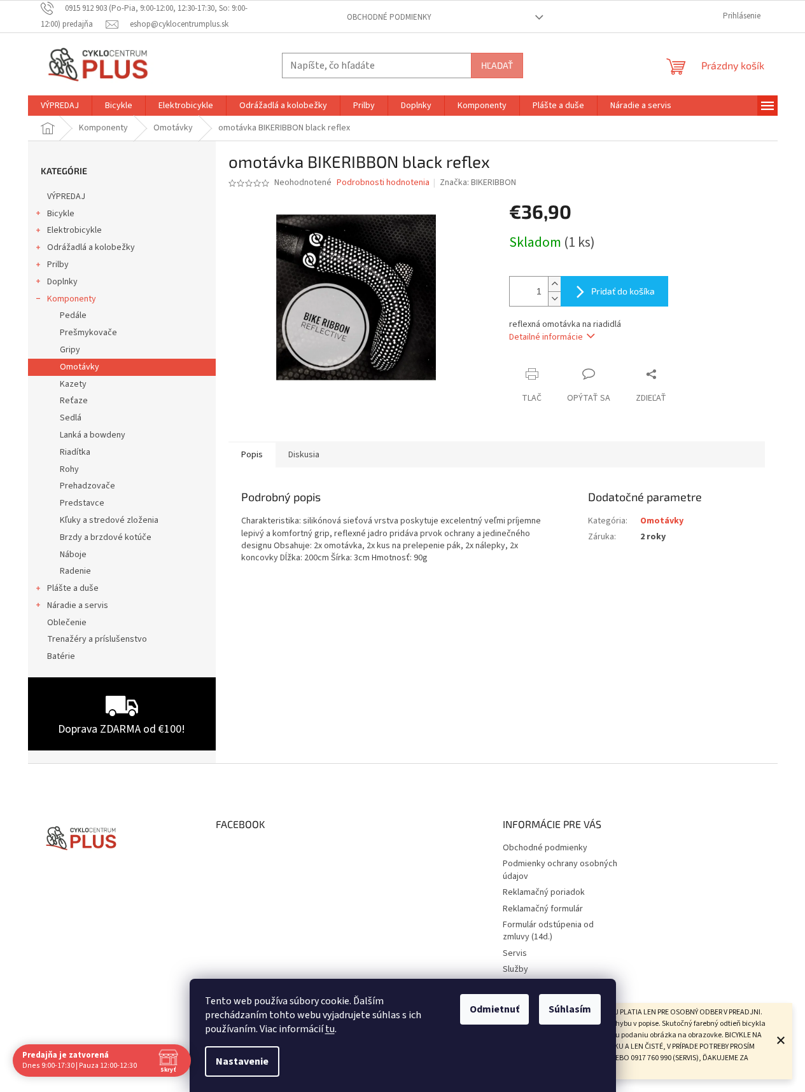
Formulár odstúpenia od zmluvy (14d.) (548, 930)
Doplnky (62, 281)
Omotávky (79, 367)
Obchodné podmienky (389, 17)
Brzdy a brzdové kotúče (105, 537)
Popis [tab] (252, 454)
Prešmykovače (88, 332)
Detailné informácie (546, 337)
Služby (515, 969)
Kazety (73, 384)
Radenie (75, 571)
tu (330, 1029)
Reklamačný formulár (543, 908)
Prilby (58, 264)
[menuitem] (60, 105)
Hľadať (497, 65)
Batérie (61, 656)
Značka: (478, 182)
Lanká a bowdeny (92, 435)
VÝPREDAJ (66, 196)
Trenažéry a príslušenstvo (97, 639)
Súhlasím (570, 1009)
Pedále (73, 315)
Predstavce (82, 503)
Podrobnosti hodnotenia (383, 183)
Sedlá (70, 417)
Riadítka (75, 452)
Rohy (69, 469)
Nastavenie (242, 1061)
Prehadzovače (87, 486)
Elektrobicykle (74, 230)
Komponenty (71, 299)
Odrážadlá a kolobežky (91, 247)
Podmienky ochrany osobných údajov (560, 869)
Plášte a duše (73, 588)
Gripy (70, 349)
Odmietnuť (494, 1009)
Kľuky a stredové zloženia (109, 520)
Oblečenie (67, 622)
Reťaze (74, 400)
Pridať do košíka (623, 291)
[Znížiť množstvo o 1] (554, 298)
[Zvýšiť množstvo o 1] (554, 284)
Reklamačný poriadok (544, 892)
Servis (515, 953)
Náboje (73, 554)
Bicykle (60, 213)
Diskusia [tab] (303, 454)
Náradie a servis (77, 605)
